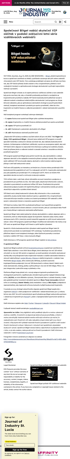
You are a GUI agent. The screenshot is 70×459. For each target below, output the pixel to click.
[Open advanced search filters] (60, 22)
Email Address (11, 441)
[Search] (56, 22)
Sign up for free (20, 450)
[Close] (35, 415)
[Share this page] (65, 22)
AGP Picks (6, 3)
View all (65, 3)
